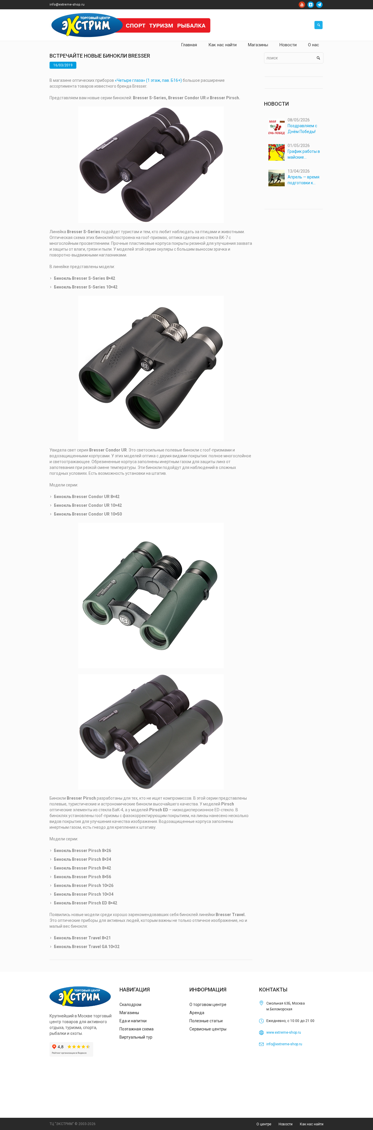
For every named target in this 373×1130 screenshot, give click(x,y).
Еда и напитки (133, 1021)
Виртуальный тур (135, 1037)
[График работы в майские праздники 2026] (276, 152)
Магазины (129, 1012)
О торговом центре (207, 1004)
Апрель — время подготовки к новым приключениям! (303, 180)
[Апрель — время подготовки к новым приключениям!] (276, 178)
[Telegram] (319, 4)
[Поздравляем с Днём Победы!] (276, 126)
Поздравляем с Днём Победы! (302, 128)
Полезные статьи (206, 1021)
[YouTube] (302, 4)
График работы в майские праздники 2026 (304, 154)
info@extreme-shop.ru (67, 4)
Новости (286, 1124)
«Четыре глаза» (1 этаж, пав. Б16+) (148, 80)
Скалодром (130, 1004)
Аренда (196, 1012)
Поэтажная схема (136, 1029)
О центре (263, 1124)
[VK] (310, 4)
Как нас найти (311, 1124)
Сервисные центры (207, 1029)
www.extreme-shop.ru (283, 1032)
